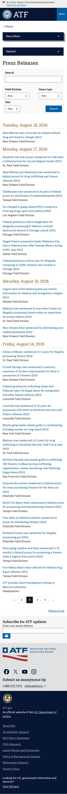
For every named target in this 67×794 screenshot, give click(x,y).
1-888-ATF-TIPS (12, 685)
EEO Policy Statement (16, 738)
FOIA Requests (12, 744)
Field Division (13, 89)
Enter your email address (18, 625)
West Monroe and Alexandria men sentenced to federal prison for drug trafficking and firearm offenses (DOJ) (31, 176)
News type (45, 89)
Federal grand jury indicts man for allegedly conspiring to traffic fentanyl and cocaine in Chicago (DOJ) (29, 265)
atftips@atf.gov (34, 686)
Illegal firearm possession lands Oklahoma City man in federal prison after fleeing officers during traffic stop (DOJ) (32, 245)
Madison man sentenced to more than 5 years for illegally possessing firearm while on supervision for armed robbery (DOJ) (32, 312)
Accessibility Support (16, 732)
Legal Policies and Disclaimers (21, 750)
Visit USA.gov (11, 786)
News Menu (13, 36)
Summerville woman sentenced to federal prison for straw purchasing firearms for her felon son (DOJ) (32, 487)
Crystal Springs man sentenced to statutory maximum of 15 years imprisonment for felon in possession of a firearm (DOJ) (31, 371)
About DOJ (9, 725)
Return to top (56, 611)
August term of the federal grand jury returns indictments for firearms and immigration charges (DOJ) (32, 293)
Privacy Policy (11, 768)
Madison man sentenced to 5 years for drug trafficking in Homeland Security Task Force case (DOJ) (32, 444)
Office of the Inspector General (21, 756)
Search (9, 72)
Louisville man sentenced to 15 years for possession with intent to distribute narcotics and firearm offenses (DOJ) (32, 410)
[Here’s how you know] (33, 4)
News (9, 26)
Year (8, 102)
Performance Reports (15, 762)
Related (11, 51)
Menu (62, 14)
